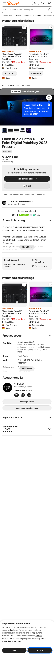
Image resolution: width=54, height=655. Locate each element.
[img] (24, 202)
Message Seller (27, 402)
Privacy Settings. (14, 641)
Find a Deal (8, 15)
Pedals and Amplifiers (32, 15)
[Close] (48, 104)
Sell (35, 3)
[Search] (49, 10)
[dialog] (27, 637)
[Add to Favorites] (24, 27)
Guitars (18, 15)
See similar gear (31, 91)
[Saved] (43, 3)
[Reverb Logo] (13, 3)
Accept (40, 650)
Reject (14, 650)
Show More (27, 247)
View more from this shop (27, 408)
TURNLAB (13, 201)
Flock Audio (22, 356)
